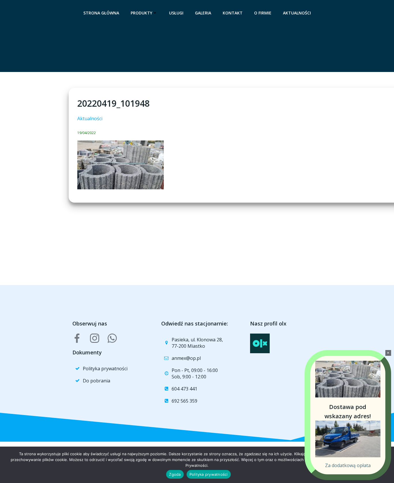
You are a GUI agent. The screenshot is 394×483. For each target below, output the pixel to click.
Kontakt (233, 13)
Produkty (141, 13)
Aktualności (297, 13)
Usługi (176, 13)
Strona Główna (101, 13)
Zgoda (175, 474)
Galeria (203, 13)
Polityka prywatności (209, 474)
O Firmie (262, 13)
